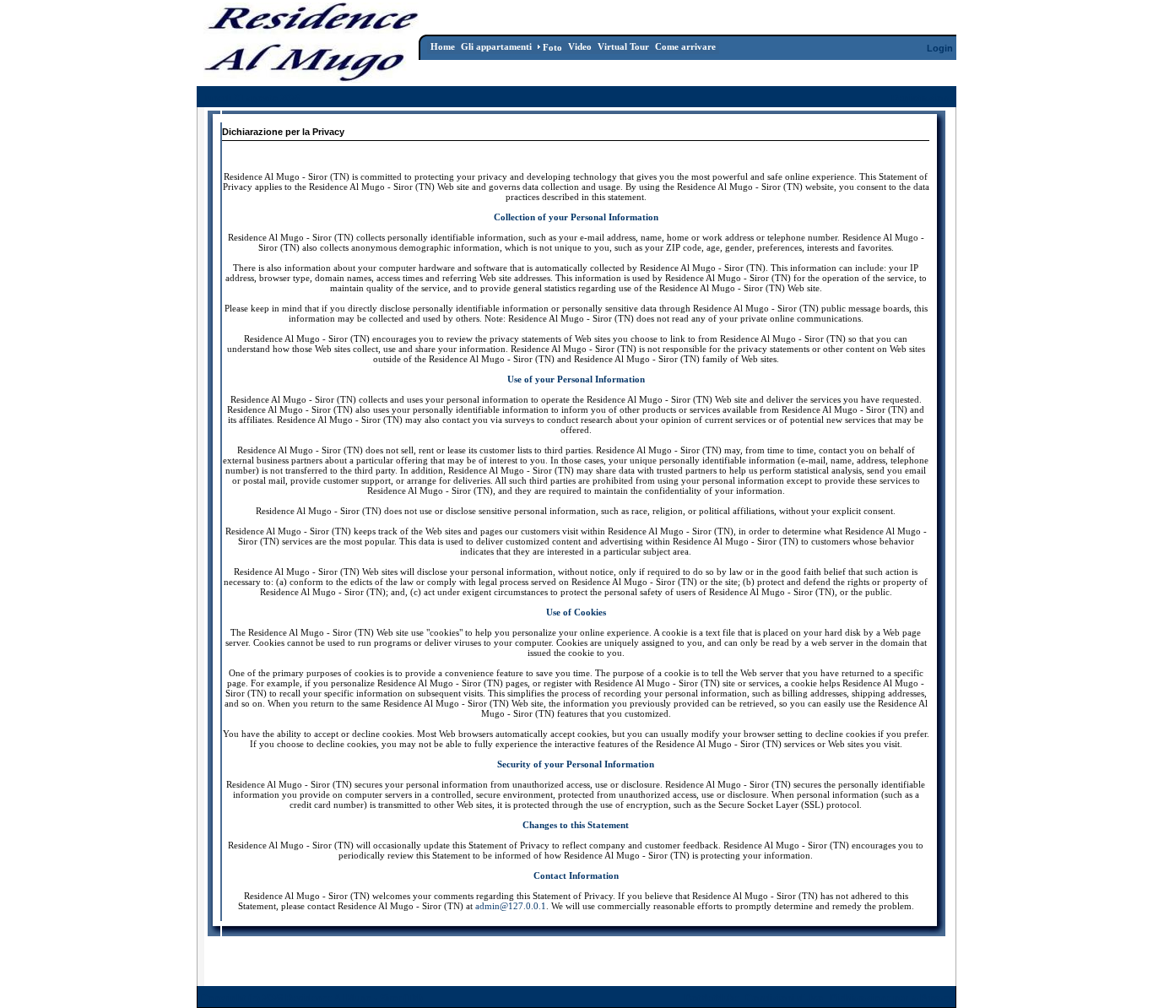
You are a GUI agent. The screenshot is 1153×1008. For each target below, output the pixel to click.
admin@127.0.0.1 (510, 906)
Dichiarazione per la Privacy (891, 998)
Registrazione (922, 98)
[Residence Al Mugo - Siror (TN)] (311, 78)
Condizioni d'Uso (784, 998)
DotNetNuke (712, 998)
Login (940, 48)
